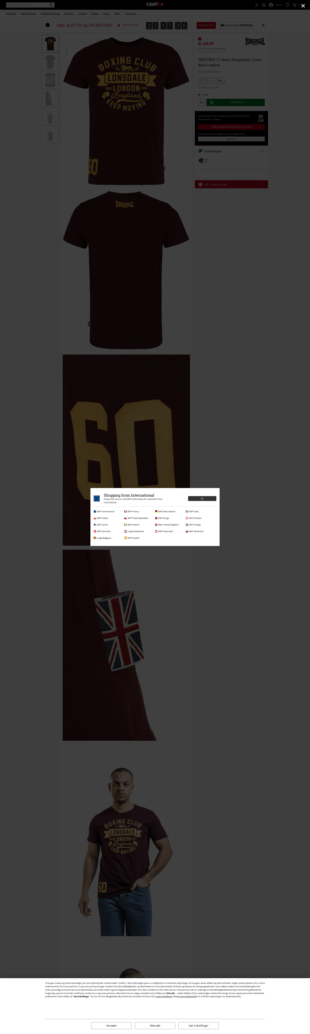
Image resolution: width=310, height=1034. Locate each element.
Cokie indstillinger (163, 996)
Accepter (111, 1025)
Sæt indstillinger (198, 1025)
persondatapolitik (188, 996)
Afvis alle (155, 1025)
